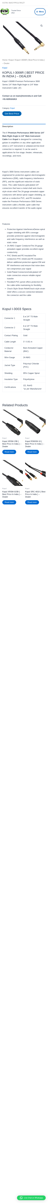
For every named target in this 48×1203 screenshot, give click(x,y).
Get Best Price (12, 113)
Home (4, 60)
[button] (41, 26)
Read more (9, 452)
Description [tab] (7, 126)
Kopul (11, 60)
